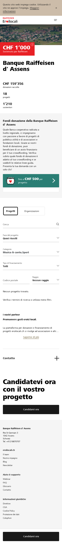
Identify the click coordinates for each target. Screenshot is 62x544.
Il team (6, 454)
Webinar (6, 479)
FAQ (5, 482)
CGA (5, 507)
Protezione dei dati (11, 514)
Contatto (7, 490)
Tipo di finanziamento (12, 263)
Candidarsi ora (31, 409)
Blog (5, 462)
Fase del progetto (10, 235)
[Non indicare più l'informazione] (56, 8)
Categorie (7, 249)
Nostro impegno (10, 458)
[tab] (10, 211)
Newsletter (8, 465)
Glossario (7, 486)
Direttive (6, 503)
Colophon (7, 518)
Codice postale (10, 280)
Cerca (6, 224)
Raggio (35, 277)
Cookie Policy (9, 511)
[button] (55, 20)
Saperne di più (31, 337)
